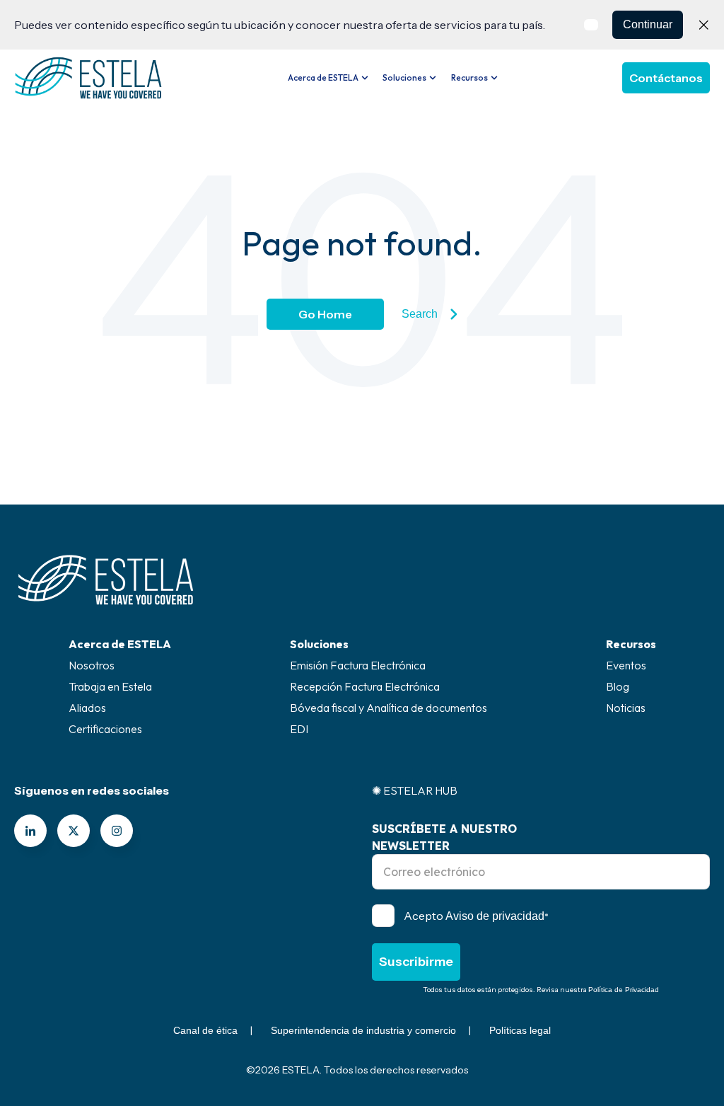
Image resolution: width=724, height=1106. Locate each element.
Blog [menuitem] (617, 686)
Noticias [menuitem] (626, 708)
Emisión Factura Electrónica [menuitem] (358, 665)
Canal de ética (205, 1030)
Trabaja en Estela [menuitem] (110, 686)
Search (420, 314)
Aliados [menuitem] (87, 708)
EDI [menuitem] (299, 729)
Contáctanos (666, 78)
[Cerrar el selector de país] (703, 24)
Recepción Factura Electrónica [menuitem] (365, 686)
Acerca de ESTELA (323, 77)
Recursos (469, 77)
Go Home (325, 314)
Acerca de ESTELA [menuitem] (120, 644)
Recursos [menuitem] (631, 644)
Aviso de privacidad (494, 916)
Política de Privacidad (623, 989)
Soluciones (404, 77)
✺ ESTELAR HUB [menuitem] (414, 790)
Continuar (647, 24)
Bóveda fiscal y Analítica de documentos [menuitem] (388, 708)
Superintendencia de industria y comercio (363, 1030)
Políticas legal (520, 1030)
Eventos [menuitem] (626, 665)
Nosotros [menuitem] (92, 665)
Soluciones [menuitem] (319, 644)
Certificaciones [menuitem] (105, 729)
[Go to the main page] (88, 78)
